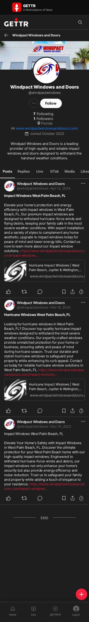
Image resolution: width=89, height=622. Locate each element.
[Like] (11, 291)
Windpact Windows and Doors (41, 184)
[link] (60, 188)
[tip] (43, 291)
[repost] (27, 291)
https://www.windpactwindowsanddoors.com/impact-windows (44, 372)
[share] (72, 291)
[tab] (7, 171)
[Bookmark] (64, 291)
